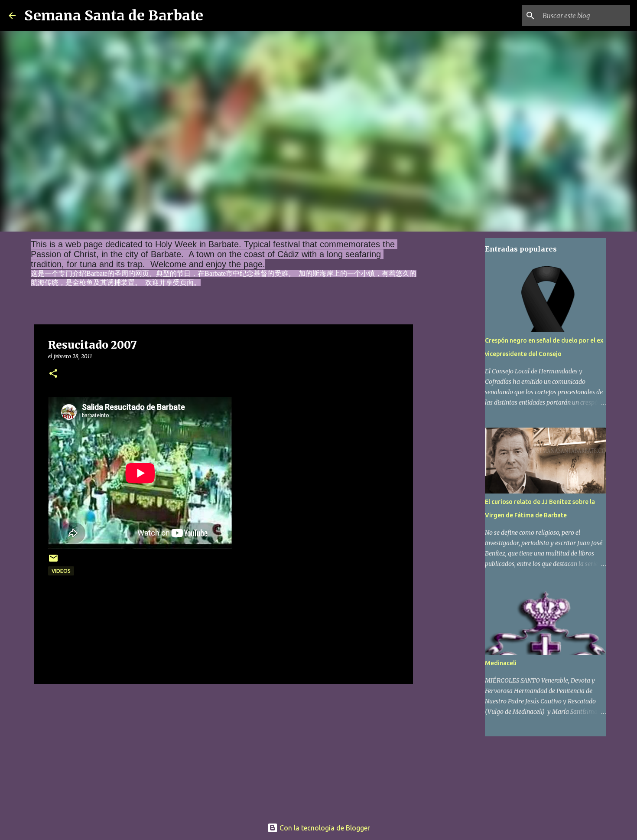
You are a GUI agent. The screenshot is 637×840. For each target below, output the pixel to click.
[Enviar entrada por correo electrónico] (53, 561)
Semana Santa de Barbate (113, 15)
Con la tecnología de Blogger (324, 828)
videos (61, 571)
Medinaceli (501, 663)
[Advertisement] (223, 748)
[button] (53, 374)
